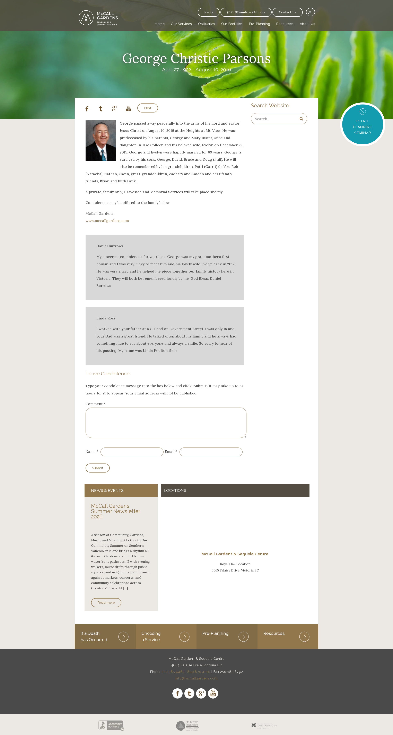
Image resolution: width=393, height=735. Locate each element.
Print (147, 108)
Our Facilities (232, 24)
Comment (95, 403)
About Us (307, 24)
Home (160, 24)
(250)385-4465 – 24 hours (246, 12)
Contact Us (287, 12)
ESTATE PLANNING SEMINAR (362, 127)
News (208, 12)
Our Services (181, 24)
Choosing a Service (151, 636)
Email (170, 451)
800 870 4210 (198, 672)
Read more (106, 602)
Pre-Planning (259, 24)
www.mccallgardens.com (107, 220)
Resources (285, 24)
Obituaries (206, 24)
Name (91, 451)
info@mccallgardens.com (196, 678)
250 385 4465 (173, 672)
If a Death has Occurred (94, 636)
